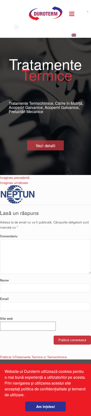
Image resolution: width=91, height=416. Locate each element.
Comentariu (44, 235)
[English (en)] (75, 35)
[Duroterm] (45, 14)
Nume (4, 280)
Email (4, 298)
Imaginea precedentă (14, 177)
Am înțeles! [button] (45, 406)
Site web (6, 318)
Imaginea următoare (14, 182)
